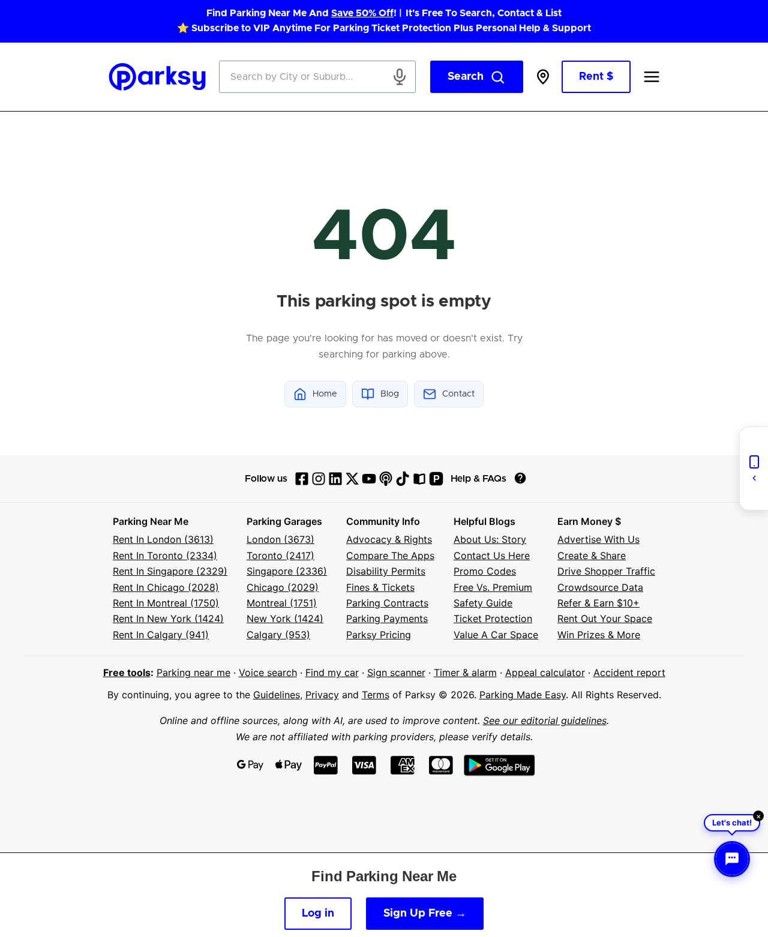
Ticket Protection (493, 618)
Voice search (268, 672)
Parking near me (193, 672)
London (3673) (280, 539)
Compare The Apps (390, 555)
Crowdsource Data (600, 587)
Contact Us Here (492, 555)
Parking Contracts (387, 603)
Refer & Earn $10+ (598, 603)
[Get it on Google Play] (499, 765)
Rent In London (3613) (163, 539)
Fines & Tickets (380, 587)
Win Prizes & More (598, 635)
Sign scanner (396, 672)
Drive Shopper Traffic (606, 571)
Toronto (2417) (280, 555)
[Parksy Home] (157, 76)
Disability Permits (385, 571)
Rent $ (596, 76)
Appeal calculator (545, 672)
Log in (318, 913)
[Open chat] (732, 859)
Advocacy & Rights (389, 539)
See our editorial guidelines (545, 720)
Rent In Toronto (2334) (165, 555)
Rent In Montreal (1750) (166, 603)
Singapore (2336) (287, 571)
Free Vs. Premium (493, 587)
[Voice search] (399, 76)
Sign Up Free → (424, 913)
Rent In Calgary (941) (161, 635)
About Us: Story (490, 539)
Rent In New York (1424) (168, 618)
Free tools (127, 672)
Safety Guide (483, 603)
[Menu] (651, 76)
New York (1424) (285, 618)
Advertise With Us (598, 539)
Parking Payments (387, 618)
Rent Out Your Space (604, 618)
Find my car (332, 672)
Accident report (629, 672)
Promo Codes (485, 571)
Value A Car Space (496, 635)
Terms (375, 695)
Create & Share (591, 555)
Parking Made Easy (522, 695)
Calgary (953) (278, 635)
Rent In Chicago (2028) (166, 587)
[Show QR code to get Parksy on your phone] (753, 468)
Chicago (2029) (283, 587)
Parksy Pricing (378, 635)
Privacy (322, 695)
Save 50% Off (362, 13)
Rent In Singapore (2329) (170, 571)
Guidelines (276, 695)
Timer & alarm (465, 672)
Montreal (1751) (282, 603)
